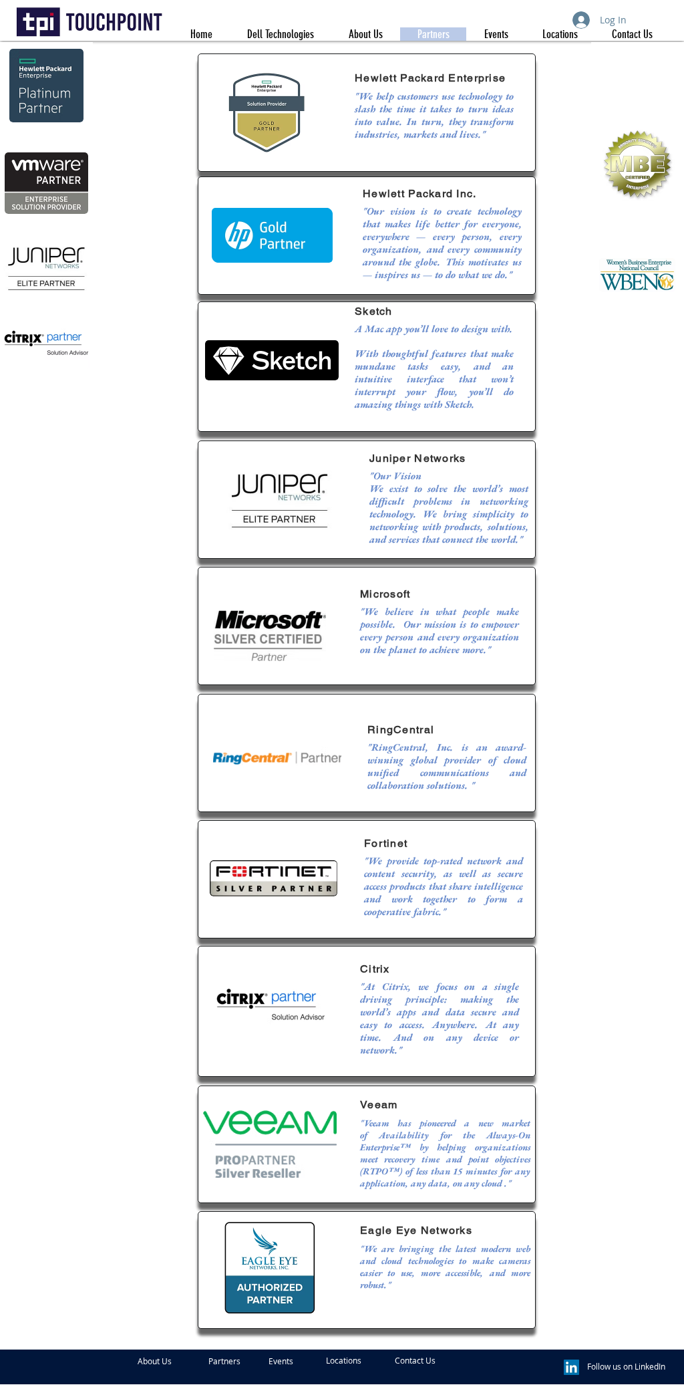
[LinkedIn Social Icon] (571, 1367)
